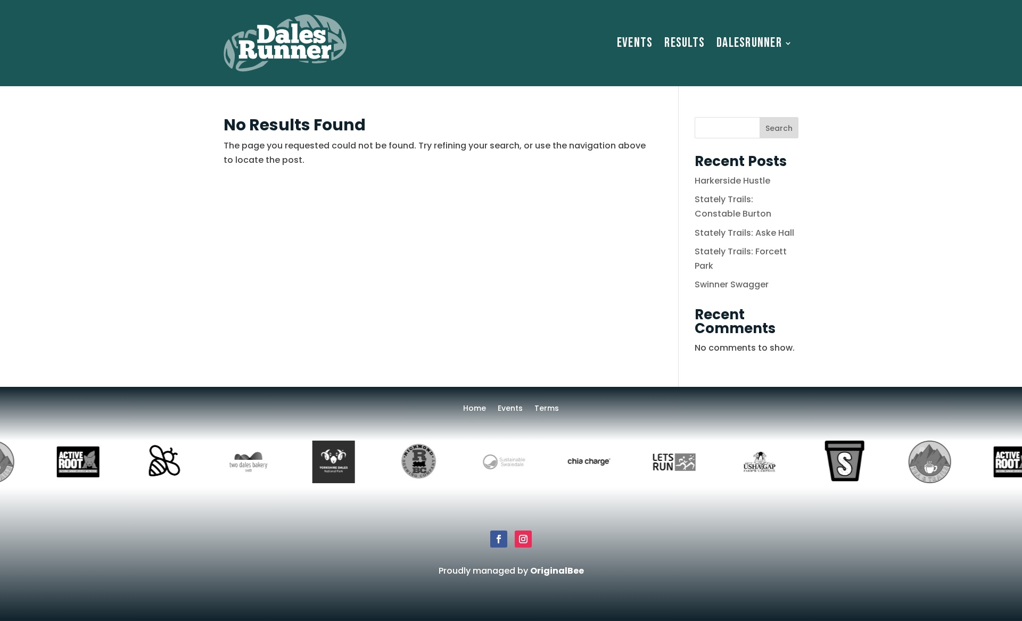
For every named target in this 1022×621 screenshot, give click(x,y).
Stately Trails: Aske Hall (744, 233)
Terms (546, 408)
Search (779, 128)
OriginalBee (557, 571)
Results (684, 43)
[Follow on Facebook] (498, 539)
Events (635, 43)
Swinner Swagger (732, 284)
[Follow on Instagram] (523, 539)
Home (474, 408)
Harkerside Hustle (732, 181)
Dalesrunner (749, 43)
